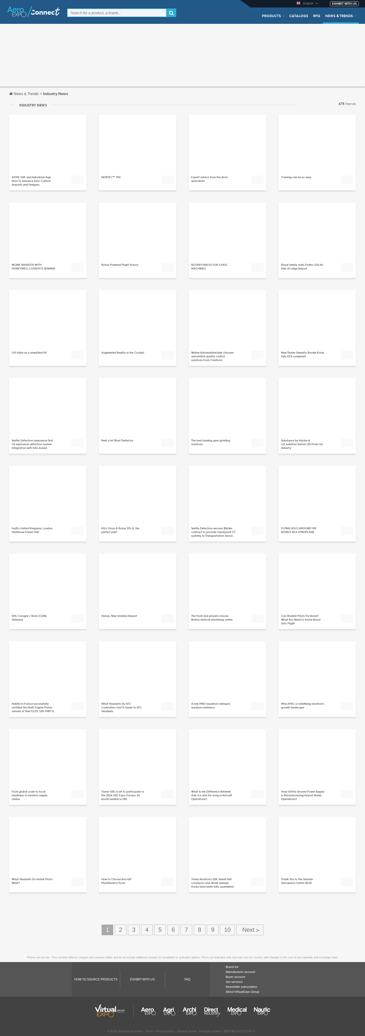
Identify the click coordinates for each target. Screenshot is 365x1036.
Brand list (232, 967)
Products (271, 15)
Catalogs (298, 15)
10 (227, 929)
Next (250, 930)
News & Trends (339, 15)
